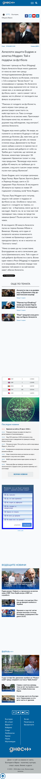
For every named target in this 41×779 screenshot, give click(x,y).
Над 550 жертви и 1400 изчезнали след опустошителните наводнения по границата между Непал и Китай (18, 439)
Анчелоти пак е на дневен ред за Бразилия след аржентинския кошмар (28, 292)
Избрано (8, 727)
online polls (20, 530)
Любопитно (10, 733)
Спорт (7, 730)
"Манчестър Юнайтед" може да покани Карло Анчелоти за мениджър (27, 305)
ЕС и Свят (9, 722)
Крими (7, 736)
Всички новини (20, 474)
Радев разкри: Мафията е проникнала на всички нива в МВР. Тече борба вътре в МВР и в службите (20, 593)
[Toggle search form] (36, 3)
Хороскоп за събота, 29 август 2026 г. (18, 429)
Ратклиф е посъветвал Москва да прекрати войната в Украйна (27, 602)
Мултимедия (10, 741)
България (9, 719)
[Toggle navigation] (31, 3)
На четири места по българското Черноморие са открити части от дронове (28, 698)
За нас (26, 719)
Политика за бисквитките (29, 723)
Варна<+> (9, 725)
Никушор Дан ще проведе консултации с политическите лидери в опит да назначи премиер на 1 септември (19, 466)
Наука (7, 739)
